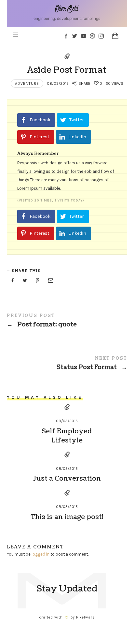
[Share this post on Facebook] (13, 281)
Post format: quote (67, 322)
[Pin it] (38, 281)
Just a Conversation (67, 478)
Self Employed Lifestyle (67, 436)
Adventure (27, 83)
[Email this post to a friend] (50, 281)
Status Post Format (67, 364)
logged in (40, 554)
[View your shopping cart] (115, 35)
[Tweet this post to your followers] (25, 281)
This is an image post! (67, 517)
